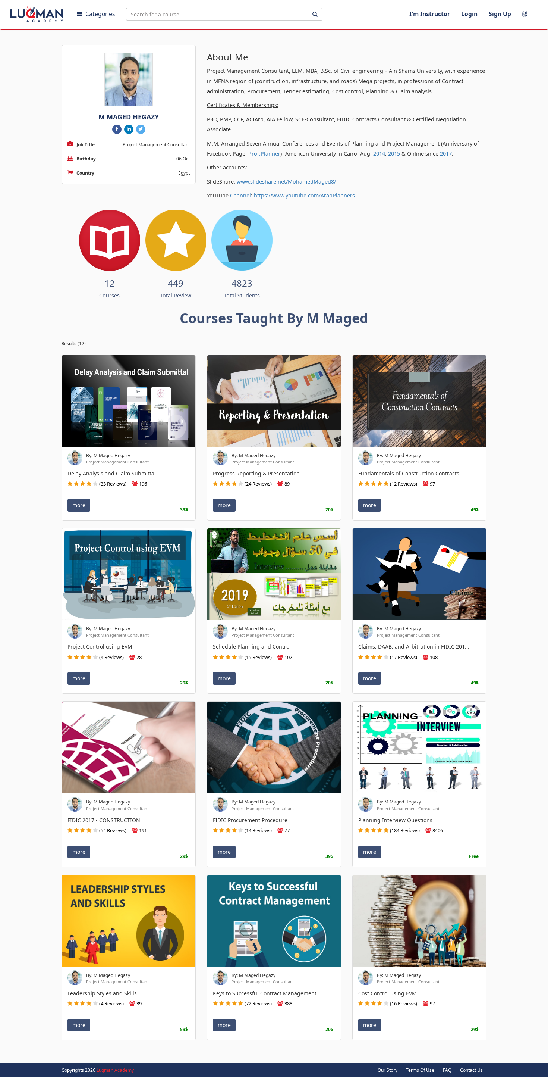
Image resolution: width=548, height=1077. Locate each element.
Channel (240, 195)
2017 (446, 153)
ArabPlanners (338, 195)
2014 (379, 153)
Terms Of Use (420, 1070)
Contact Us (471, 1070)
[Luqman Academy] (38, 12)
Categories (100, 14)
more (78, 505)
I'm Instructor (429, 14)
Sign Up (500, 14)
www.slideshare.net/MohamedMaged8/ (286, 181)
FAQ (447, 1070)
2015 (394, 153)
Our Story (387, 1070)
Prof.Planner (264, 153)
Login (469, 14)
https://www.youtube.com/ (287, 195)
